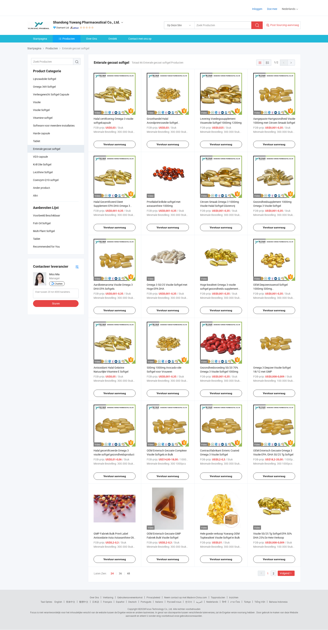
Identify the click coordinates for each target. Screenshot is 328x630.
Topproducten (218, 597)
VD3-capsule (40, 156)
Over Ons (91, 38)
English (58, 601)
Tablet (36, 141)
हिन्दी (224, 601)
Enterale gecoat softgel (46, 149)
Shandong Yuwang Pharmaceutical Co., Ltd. (86, 22)
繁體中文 (83, 601)
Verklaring (108, 597)
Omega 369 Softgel (44, 86)
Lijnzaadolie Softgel (44, 79)
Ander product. (42, 188)
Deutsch (132, 601)
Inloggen (257, 9)
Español (120, 601)
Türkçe (247, 601)
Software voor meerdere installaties (54, 125)
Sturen (56, 303)
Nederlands (212, 601)
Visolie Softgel (41, 110)
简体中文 (70, 601)
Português (146, 601)
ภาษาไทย (235, 601)
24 (112, 573)
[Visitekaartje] (77, 266)
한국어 (188, 601)
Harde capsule (41, 133)
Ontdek (112, 38)
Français (107, 601)
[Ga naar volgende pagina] (291, 62)
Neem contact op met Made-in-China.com (185, 597)
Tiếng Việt (260, 601)
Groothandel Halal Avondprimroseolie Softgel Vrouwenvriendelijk (162, 122)
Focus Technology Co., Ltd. (159, 608)
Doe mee (272, 9)
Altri (35, 195)
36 (120, 573)
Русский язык (174, 601)
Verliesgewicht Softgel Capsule (51, 94)
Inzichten (233, 597)
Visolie (37, 102)
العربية (199, 601)
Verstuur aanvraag (114, 144)
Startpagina (40, 38)
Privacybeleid (153, 597)
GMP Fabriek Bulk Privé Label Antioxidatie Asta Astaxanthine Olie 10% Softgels (114, 537)
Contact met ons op (139, 38)
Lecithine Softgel (43, 172)
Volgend (284, 573)
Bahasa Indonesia (278, 601)
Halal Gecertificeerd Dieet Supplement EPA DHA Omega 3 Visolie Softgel (112, 206)
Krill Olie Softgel (42, 164)
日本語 (95, 601)
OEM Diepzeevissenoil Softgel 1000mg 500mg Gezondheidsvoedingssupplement (273, 288)
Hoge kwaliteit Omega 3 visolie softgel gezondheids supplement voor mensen (219, 288)
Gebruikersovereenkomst (130, 597)
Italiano (159, 601)
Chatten (58, 283)
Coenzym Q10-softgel (45, 180)
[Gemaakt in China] (51, 7)
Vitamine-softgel (42, 118)
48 (128, 573)
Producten (68, 38)
